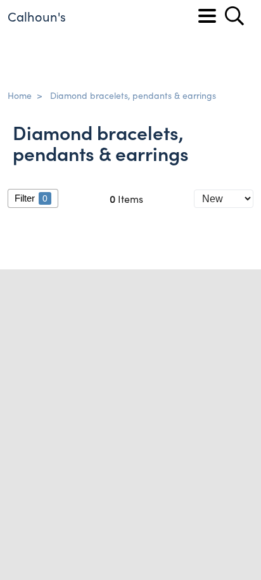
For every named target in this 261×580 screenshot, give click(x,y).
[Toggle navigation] (207, 15)
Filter (31, 198)
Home (20, 95)
